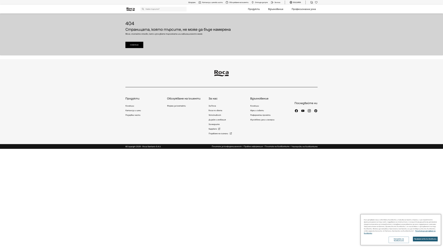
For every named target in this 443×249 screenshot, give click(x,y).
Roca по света (215, 110)
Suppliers (213, 129)
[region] (400, 229)
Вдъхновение (275, 9)
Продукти (254, 9)
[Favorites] (316, 2)
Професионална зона (304, 9)
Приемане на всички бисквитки (425, 239)
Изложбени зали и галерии (262, 120)
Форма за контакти (176, 106)
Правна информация (253, 146)
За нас (213, 98)
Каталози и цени (133, 110)
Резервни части (132, 115)
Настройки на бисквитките (305, 146)
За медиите (214, 124)
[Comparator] (311, 2)
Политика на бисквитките (277, 146)
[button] (143, 9)
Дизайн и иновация (217, 120)
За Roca (212, 106)
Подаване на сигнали (219, 133)
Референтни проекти (260, 115)
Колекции (129, 106)
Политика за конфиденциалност (227, 146)
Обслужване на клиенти (184, 98)
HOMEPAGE (134, 45)
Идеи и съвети (257, 110)
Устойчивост (215, 115)
